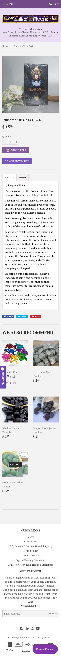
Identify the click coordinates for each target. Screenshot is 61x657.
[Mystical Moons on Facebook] (21, 628)
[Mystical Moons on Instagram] (32, 628)
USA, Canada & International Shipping (31, 546)
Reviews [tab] (22, 177)
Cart (56, 4)
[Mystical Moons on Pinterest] (27, 628)
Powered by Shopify (42, 637)
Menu (9, 4)
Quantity (6, 136)
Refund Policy (30, 550)
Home (5, 46)
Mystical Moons (22, 637)
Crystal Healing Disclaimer (30, 560)
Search (30, 537)
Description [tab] (9, 177)
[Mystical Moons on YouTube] (38, 628)
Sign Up (53, 613)
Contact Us (30, 541)
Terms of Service (30, 555)
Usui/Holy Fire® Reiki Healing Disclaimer (30, 564)
